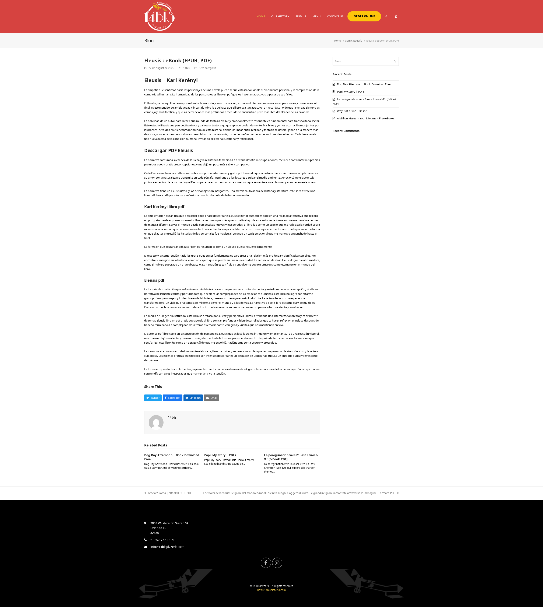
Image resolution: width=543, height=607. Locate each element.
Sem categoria (207, 68)
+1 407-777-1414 (162, 540)
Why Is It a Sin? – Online (352, 111)
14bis (186, 68)
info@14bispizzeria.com (167, 547)
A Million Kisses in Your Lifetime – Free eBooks (366, 118)
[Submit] (395, 61)
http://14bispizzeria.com (271, 590)
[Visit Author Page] (156, 422)
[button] (153, 397)
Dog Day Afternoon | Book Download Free (363, 84)
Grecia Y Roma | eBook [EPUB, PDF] (170, 493)
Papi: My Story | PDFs (220, 455)
